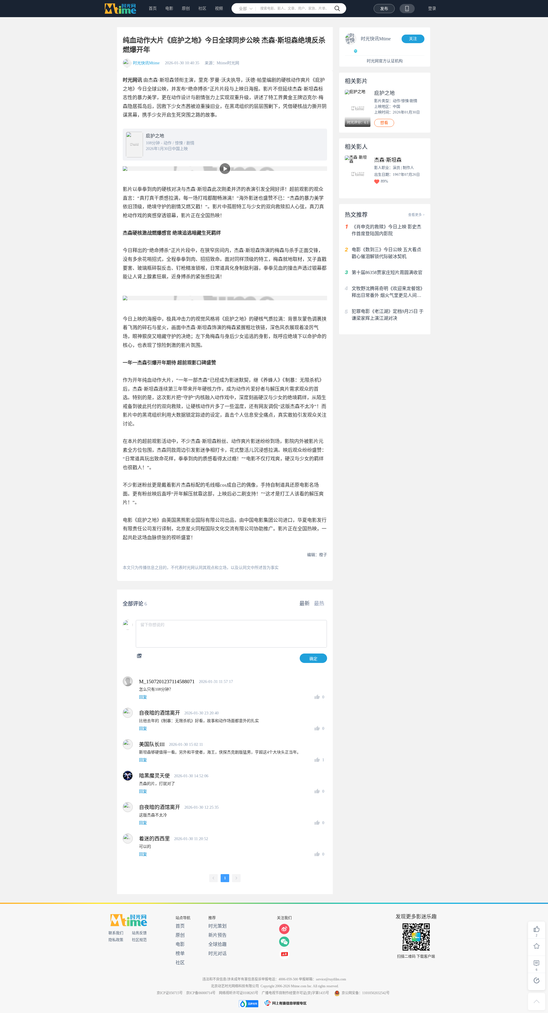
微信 (284, 941)
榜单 (180, 953)
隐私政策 (115, 940)
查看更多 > (416, 215)
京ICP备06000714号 (200, 993)
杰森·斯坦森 (388, 160)
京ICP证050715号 (170, 993)
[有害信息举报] (285, 1003)
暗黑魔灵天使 (154, 775)
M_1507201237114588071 (167, 681)
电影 (169, 8)
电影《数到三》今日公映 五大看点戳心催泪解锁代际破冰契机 (386, 253)
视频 (219, 8)
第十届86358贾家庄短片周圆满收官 (387, 272)
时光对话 (217, 953)
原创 (186, 8)
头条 (284, 954)
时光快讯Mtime (146, 63)
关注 (413, 39)
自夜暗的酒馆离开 (159, 713)
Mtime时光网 (119, 8)
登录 (432, 8)
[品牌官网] (248, 1003)
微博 (284, 929)
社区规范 (139, 940)
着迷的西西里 (154, 838)
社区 (202, 8)
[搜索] (337, 8)
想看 (384, 123)
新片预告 (217, 935)
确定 (313, 658)
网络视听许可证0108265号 (238, 993)
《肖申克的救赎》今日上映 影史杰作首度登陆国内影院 (386, 230)
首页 (153, 8)
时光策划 (217, 926)
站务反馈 (139, 933)
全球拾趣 (217, 944)
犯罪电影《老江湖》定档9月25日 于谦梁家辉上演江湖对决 (388, 315)
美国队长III (152, 744)
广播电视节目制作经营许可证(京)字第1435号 (295, 993)
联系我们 (115, 933)
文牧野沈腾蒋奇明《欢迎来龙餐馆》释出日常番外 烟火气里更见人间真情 (388, 292)
